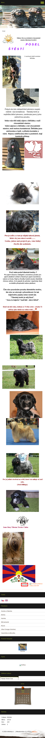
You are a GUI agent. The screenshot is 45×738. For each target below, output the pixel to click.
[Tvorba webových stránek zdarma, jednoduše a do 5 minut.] (15, 731)
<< (17, 690)
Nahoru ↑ (34, 731)
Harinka (22, 651)
